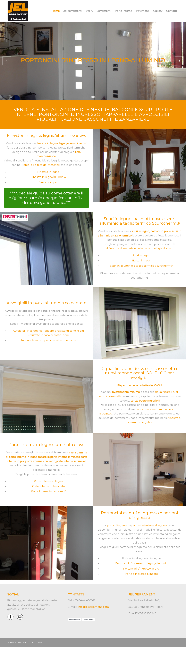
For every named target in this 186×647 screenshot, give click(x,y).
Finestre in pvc (48, 182)
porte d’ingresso (117, 525)
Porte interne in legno (48, 481)
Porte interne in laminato (48, 486)
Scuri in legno (141, 255)
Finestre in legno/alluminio (48, 177)
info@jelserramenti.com (93, 606)
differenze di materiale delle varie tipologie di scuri (139, 248)
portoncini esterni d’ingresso (150, 525)
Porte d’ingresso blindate (141, 573)
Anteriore (6, 61)
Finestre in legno (48, 172)
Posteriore (179, 61)
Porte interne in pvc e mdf (48, 491)
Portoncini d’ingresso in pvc (141, 568)
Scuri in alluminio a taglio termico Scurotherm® (141, 265)
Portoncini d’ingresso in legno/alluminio (141, 563)
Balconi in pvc (141, 260)
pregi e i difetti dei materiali (41, 165)
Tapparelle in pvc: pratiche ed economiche (48, 340)
